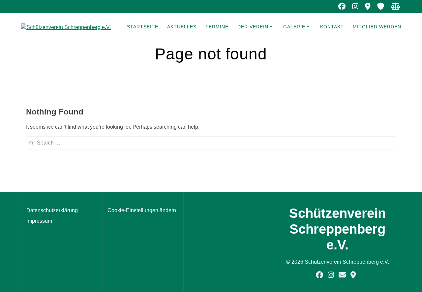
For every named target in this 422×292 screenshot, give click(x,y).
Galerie (294, 26)
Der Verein (252, 26)
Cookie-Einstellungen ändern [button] (141, 210)
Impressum (39, 221)
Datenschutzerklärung (52, 210)
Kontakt (332, 26)
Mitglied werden (377, 26)
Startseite (142, 26)
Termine (216, 26)
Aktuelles (181, 26)
